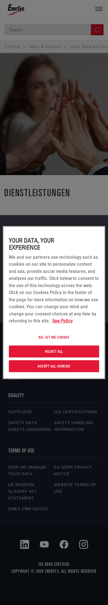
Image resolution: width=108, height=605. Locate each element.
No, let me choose (53, 337)
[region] (54, 302)
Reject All (54, 351)
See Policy (62, 320)
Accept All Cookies (54, 366)
